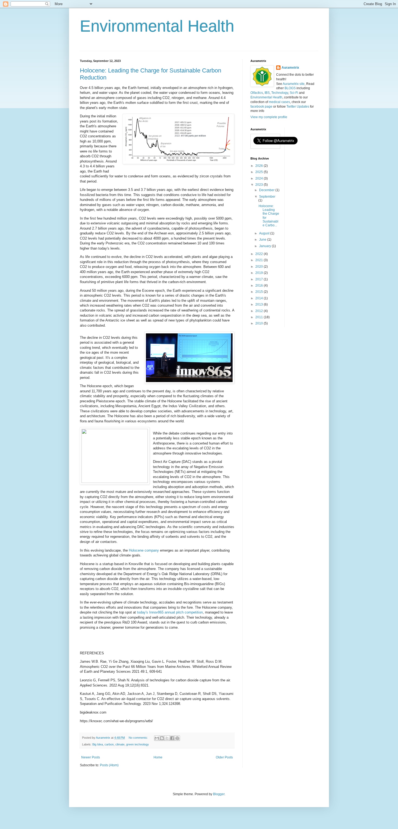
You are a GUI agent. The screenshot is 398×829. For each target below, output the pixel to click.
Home (158, 757)
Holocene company (144, 550)
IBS (267, 93)
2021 (259, 260)
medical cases (279, 102)
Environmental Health (157, 26)
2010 (259, 323)
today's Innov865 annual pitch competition (170, 612)
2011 (259, 317)
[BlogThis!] (162, 738)
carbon (109, 744)
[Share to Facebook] (172, 738)
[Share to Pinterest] (177, 738)
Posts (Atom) (109, 765)
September (267, 196)
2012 (259, 311)
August (264, 233)
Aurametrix (290, 67)
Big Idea (97, 744)
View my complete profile (268, 117)
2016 (259, 285)
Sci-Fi (294, 93)
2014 (259, 298)
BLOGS (290, 88)
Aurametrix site (294, 84)
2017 (259, 279)
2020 (259, 266)
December (267, 190)
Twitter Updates (297, 106)
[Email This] (156, 738)
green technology (137, 744)
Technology (279, 93)
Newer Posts (90, 757)
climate (120, 744)
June (263, 239)
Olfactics (256, 93)
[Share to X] (167, 738)
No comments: (139, 737)
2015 (259, 292)
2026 (259, 166)
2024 (259, 178)
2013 (259, 304)
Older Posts (224, 757)
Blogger (218, 794)
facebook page (261, 106)
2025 (259, 172)
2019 (259, 273)
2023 (259, 185)
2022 (259, 254)
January (265, 246)
